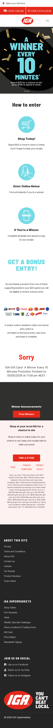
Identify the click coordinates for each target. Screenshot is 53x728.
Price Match (10, 637)
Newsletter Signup (13, 642)
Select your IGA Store (15, 3)
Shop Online (10, 607)
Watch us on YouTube (18, 670)
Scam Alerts (10, 581)
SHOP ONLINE (16, 11)
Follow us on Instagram (19, 675)
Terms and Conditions (14, 551)
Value (6, 617)
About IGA (9, 556)
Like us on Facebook (17, 664)
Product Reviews (12, 576)
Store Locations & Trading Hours (20, 627)
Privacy (7, 546)
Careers (8, 566)
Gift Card (8, 632)
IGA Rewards (10, 612)
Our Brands (9, 571)
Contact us (9, 561)
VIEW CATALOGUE (41, 11)
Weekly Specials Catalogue (17, 622)
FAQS (13, 467)
